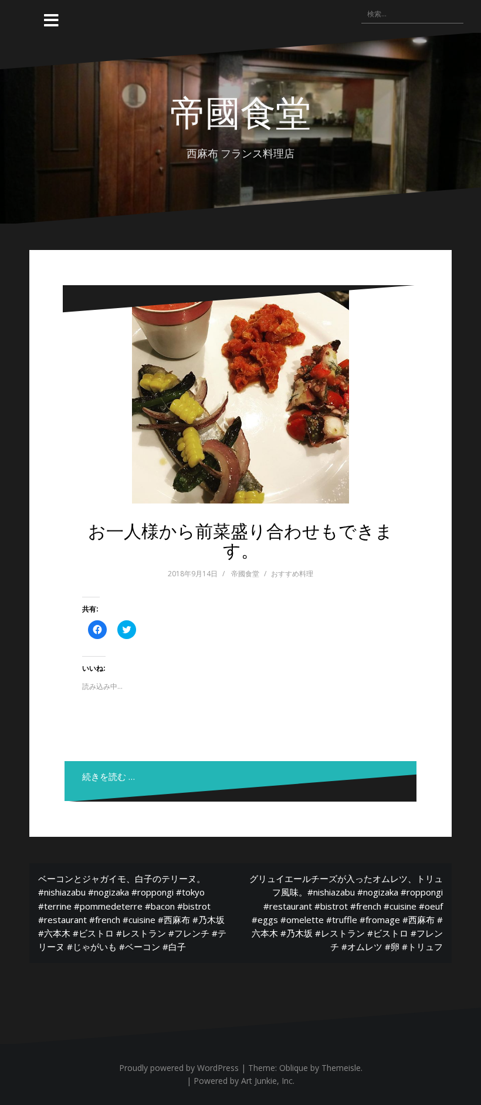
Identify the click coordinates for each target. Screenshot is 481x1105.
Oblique (293, 1067)
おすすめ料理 (292, 574)
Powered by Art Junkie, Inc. (244, 1080)
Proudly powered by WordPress (179, 1067)
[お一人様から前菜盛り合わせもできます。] (240, 394)
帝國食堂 (240, 110)
